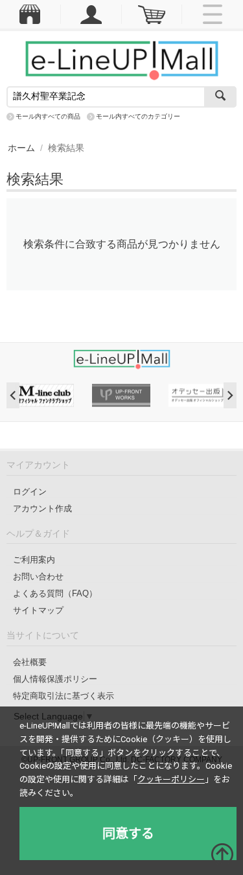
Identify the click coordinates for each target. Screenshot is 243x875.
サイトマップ (38, 610)
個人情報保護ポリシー (55, 679)
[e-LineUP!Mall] (122, 59)
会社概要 (30, 662)
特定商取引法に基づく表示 (63, 696)
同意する (128, 833)
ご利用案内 (34, 560)
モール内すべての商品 (48, 116)
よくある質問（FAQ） (55, 593)
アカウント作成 (42, 508)
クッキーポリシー (171, 779)
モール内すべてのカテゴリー (138, 116)
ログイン (30, 491)
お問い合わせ (38, 576)
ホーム (21, 148)
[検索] (220, 97)
